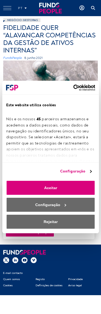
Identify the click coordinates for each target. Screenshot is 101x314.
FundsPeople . (13, 58)
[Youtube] (24, 260)
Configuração (72, 171)
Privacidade (75, 279)
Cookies (8, 285)
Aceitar (50, 188)
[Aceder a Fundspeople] (81, 8)
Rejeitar (51, 222)
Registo (40, 279)
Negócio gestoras (22, 20)
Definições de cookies (49, 285)
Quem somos (11, 279)
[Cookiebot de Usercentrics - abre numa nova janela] (72, 87)
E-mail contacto (13, 273)
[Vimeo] (34, 260)
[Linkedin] (15, 260)
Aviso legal (75, 285)
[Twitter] (6, 260)
